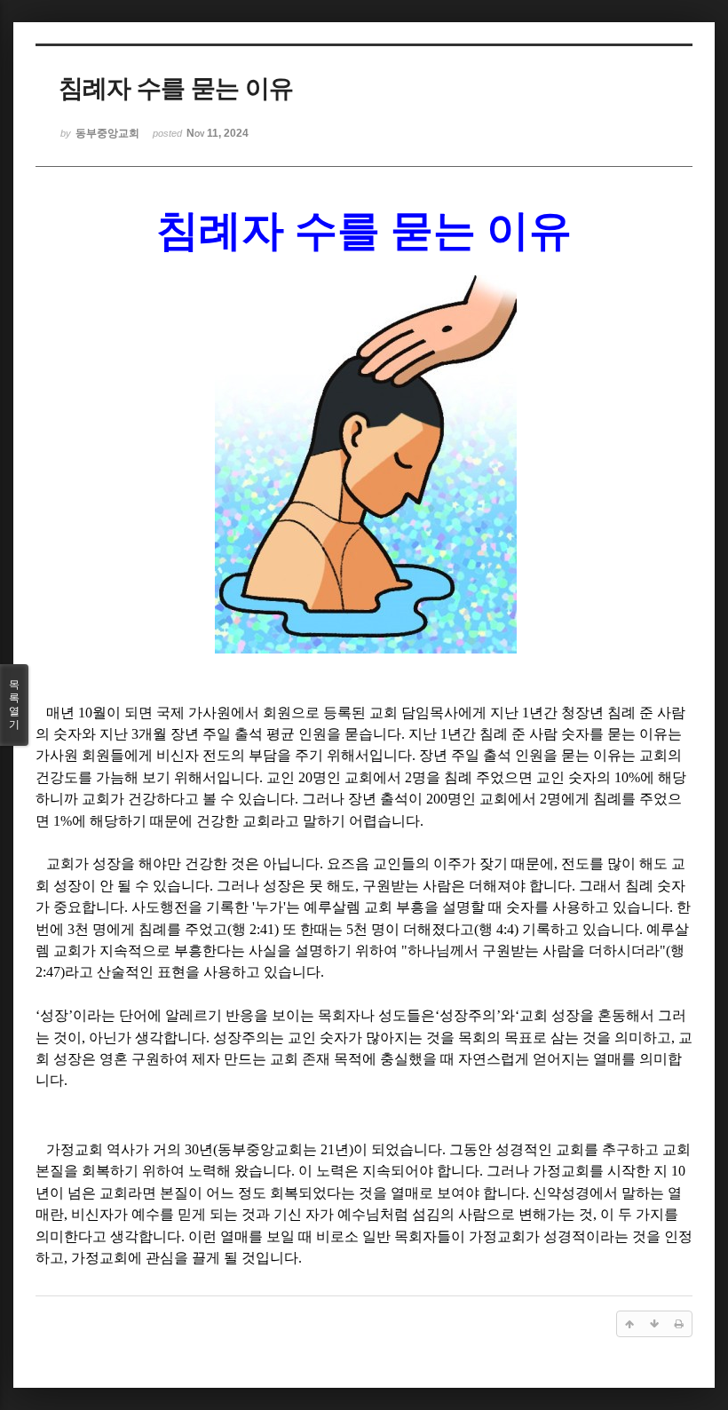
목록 (14, 704)
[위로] (629, 1323)
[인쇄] (679, 1323)
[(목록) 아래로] (654, 1323)
